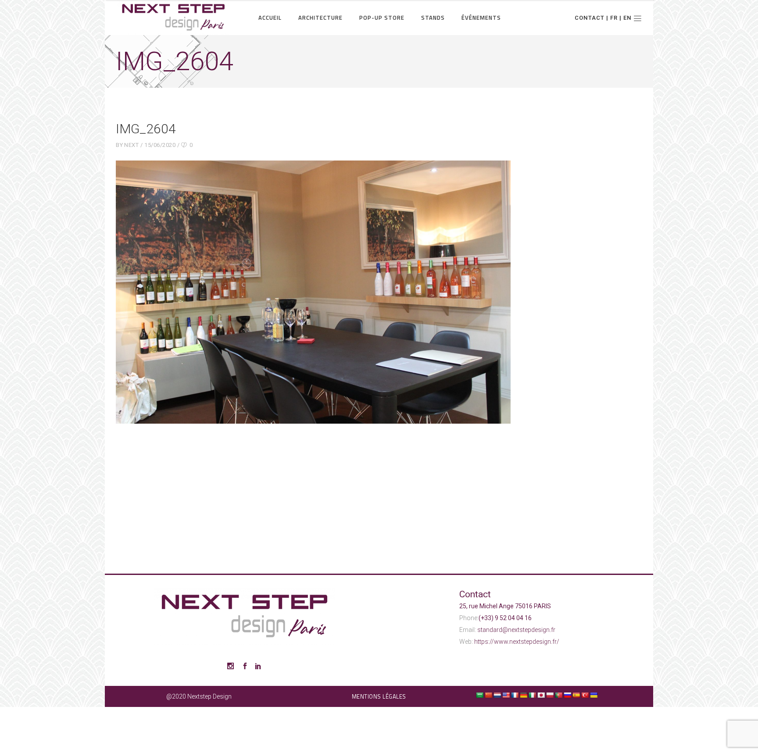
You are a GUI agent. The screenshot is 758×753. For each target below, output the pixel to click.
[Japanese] (541, 695)
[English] (506, 695)
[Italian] (532, 695)
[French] (514, 695)
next (131, 145)
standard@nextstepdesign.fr (516, 629)
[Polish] (550, 695)
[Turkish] (585, 695)
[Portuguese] (558, 695)
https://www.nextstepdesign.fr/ (516, 641)
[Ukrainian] (593, 695)
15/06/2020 (159, 145)
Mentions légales (379, 696)
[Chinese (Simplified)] (488, 695)
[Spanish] (576, 695)
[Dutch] (497, 695)
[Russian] (567, 695)
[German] (523, 695)
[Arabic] (479, 695)
